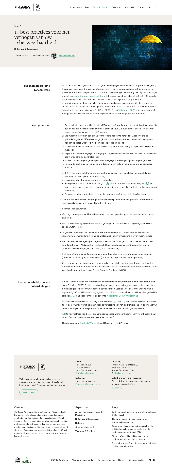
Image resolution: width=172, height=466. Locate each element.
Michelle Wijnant (88, 323)
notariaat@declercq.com (88, 384)
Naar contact (29, 392)
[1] (108, 183)
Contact (141, 7)
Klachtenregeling (137, 460)
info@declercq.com (86, 373)
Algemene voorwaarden (83, 460)
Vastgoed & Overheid (85, 431)
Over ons (116, 7)
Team (87, 7)
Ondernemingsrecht (84, 427)
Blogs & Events (100, 7)
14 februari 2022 (126, 110)
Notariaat (79, 423)
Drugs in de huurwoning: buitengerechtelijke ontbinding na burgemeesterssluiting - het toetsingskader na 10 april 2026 (132, 429)
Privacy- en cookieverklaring (111, 460)
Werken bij (129, 7)
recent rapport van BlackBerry (89, 96)
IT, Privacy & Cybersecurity (27, 49)
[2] (147, 183)
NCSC (72, 295)
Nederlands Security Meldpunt (122, 295)
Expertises (75, 7)
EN (156, 7)
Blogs (16, 26)
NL (149, 7)
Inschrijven (117, 388)
